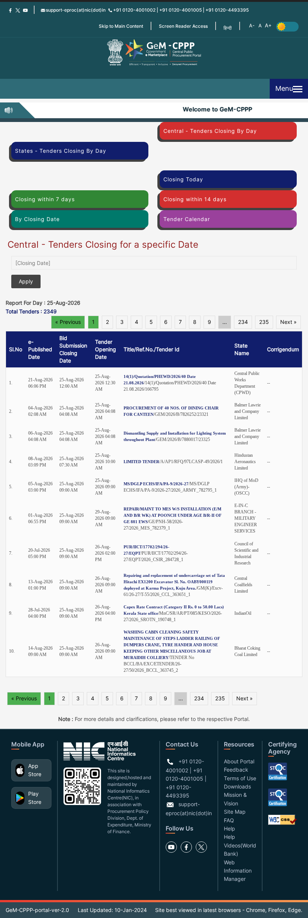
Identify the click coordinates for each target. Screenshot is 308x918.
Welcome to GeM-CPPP (213, 109)
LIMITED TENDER (141, 461)
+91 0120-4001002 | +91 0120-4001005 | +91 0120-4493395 (181, 10)
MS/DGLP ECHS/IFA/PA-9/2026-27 (156, 484)
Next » (288, 322)
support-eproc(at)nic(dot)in (76, 10)
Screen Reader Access (183, 26)
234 (243, 322)
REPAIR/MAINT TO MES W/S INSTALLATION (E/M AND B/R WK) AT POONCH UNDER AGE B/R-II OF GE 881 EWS (173, 515)
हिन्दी (227, 28)
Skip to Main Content (121, 26)
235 (264, 322)
